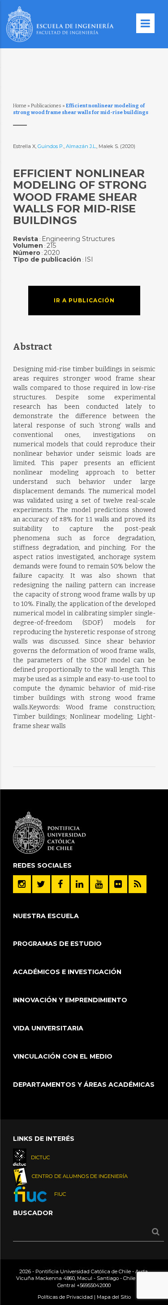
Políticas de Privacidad (65, 1297)
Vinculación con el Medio (62, 1056)
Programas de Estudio (57, 944)
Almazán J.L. (81, 146)
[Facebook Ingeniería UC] (60, 884)
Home (19, 106)
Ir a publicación (84, 300)
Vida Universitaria (48, 1028)
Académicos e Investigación (67, 972)
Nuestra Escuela (46, 916)
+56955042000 (94, 1285)
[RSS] (137, 884)
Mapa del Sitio (114, 1297)
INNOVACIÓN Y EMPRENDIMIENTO (70, 1000)
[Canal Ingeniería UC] (99, 884)
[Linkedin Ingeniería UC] (80, 884)
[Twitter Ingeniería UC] (41, 884)
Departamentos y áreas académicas (84, 1084)
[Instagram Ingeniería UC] (22, 884)
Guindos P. (51, 146)
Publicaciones (46, 106)
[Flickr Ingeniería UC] (118, 884)
